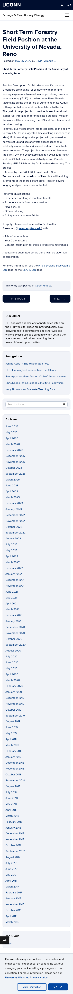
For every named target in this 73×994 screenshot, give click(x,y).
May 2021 (11, 597)
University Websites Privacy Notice (26, 977)
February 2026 (14, 450)
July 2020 (11, 656)
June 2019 (11, 727)
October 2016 (13, 910)
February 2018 (13, 822)
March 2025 (12, 479)
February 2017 (13, 892)
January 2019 (13, 757)
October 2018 (13, 774)
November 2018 (14, 768)
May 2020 (11, 668)
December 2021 (14, 580)
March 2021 (12, 609)
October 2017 (13, 845)
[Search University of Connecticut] (62, 5)
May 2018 (11, 804)
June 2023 (11, 485)
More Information (32, 987)
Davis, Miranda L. (46, 61)
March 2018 (12, 816)
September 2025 (15, 473)
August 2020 (13, 650)
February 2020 (14, 686)
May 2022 (11, 550)
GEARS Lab (29, 270)
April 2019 (11, 739)
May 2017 (10, 875)
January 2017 (13, 898)
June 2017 (11, 869)
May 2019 (11, 733)
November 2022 (15, 521)
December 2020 (15, 627)
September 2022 (15, 532)
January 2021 (13, 621)
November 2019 (14, 704)
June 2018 (11, 798)
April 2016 (11, 916)
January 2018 (13, 827)
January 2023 (13, 509)
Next (60, 298)
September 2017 (15, 851)
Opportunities (43, 285)
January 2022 (13, 574)
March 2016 (12, 922)
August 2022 (13, 538)
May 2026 (11, 432)
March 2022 (12, 562)
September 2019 (15, 715)
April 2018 (11, 810)
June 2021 (11, 591)
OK (56, 986)
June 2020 (12, 662)
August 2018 (12, 786)
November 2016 (14, 904)
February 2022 (14, 568)
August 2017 (12, 857)
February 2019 (13, 751)
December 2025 (15, 456)
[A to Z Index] (69, 5)
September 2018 (15, 780)
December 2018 (14, 762)
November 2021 (14, 585)
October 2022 (13, 527)
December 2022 (15, 515)
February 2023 (14, 503)
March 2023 (12, 497)
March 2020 (12, 680)
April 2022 (11, 556)
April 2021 (11, 603)
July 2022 (11, 544)
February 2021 (13, 615)
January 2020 (13, 692)
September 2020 (15, 644)
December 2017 (14, 833)
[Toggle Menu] (67, 15)
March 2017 (12, 886)
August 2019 (12, 721)
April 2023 (11, 491)
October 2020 (13, 639)
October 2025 (13, 467)
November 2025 (15, 462)
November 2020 (15, 633)
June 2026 (11, 426)
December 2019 (14, 698)
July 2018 (11, 792)
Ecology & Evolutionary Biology (23, 15)
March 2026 (12, 444)
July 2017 (10, 863)
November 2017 (14, 839)
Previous (16, 298)
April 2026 (11, 438)
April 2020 (11, 674)
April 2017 (11, 880)
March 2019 (12, 745)
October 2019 (13, 709)
